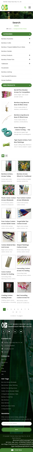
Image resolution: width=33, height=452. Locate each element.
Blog (2, 368)
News (2, 365)
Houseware (5, 68)
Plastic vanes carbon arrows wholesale (8, 199)
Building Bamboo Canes (8, 406)
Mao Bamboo (5, 400)
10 (16, 312)
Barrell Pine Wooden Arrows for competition (22, 91)
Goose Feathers (6, 80)
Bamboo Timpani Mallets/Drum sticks (13, 47)
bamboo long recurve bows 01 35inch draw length (21, 116)
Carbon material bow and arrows (8, 246)
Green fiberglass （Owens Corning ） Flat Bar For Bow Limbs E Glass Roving (23, 129)
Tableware (4, 64)
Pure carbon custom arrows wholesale (24, 199)
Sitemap (3, 371)
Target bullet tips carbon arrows (22, 222)
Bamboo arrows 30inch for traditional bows (24, 175)
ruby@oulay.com (9, 349)
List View (6, 155)
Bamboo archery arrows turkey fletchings (7, 175)
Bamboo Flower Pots (7, 60)
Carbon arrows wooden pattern (10, 391)
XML (2, 374)
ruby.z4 (6, 352)
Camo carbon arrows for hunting (7, 273)
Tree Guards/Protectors (8, 76)
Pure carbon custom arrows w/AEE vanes (8, 222)
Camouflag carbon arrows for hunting (23, 269)
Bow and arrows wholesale (8, 382)
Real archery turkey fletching (9, 385)
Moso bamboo (5, 403)
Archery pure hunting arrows (9, 388)
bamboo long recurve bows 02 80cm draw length (21, 104)
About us (3, 359)
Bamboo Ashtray (6, 72)
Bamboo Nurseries (7, 39)
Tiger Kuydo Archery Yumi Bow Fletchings (22, 141)
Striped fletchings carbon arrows (23, 246)
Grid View (3, 155)
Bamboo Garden (6, 51)
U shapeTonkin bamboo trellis (9, 394)
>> (20, 312)
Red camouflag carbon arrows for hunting (23, 296)
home (9, 29)
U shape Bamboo (6, 409)
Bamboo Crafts (6, 43)
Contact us (4, 362)
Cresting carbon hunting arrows (6, 296)
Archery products (6, 55)
